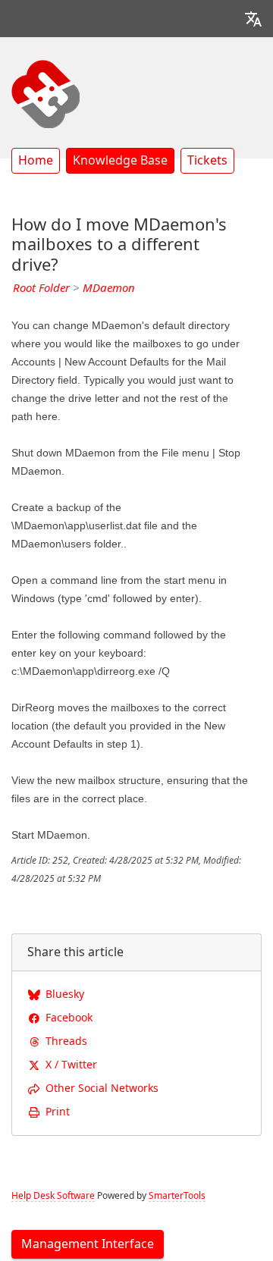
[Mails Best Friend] (45, 92)
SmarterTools (177, 1195)
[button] (253, 18)
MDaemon (109, 288)
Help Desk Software (53, 1195)
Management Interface (87, 1244)
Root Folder (41, 288)
